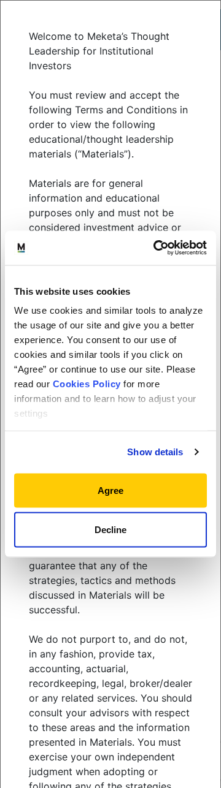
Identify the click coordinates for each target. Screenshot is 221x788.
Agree (110, 490)
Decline (110, 530)
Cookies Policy (87, 384)
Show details (155, 452)
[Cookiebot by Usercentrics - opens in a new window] (156, 248)
